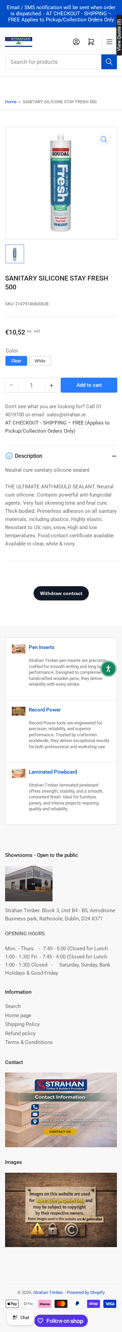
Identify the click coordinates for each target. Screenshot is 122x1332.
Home (11, 101)
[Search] (109, 62)
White (40, 360)
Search (13, 1006)
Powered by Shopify (86, 1292)
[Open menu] (109, 41)
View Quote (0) (119, 35)
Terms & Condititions (29, 1042)
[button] (108, 669)
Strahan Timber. (48, 1292)
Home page (18, 1015)
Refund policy (20, 1033)
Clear (16, 360)
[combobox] (61, 61)
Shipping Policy (22, 1024)
